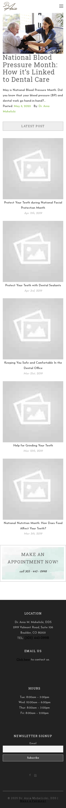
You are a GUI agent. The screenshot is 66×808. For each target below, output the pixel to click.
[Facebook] (30, 775)
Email (33, 743)
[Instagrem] (35, 776)
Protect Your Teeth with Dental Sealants (33, 285)
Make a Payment (33, 801)
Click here (23, 659)
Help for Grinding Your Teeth (33, 445)
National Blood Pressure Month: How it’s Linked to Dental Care (30, 68)
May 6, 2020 (22, 106)
